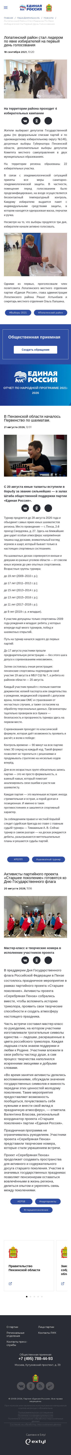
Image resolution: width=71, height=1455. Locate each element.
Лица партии (46, 1327)
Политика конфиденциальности (35, 1415)
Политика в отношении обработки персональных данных (35, 1419)
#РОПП (18, 859)
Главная (8, 17)
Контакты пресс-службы (17, 1343)
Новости (49, 17)
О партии (12, 1327)
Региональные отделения (15, 1334)
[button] (26, 1296)
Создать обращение (35, 349)
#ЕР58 (21, 1201)
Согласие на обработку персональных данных (35, 1424)
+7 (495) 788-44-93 (35, 1358)
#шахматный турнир (48, 859)
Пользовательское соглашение (35, 1412)
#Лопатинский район (50, 312)
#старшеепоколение (36, 1209)
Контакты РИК (47, 1332)
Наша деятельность (28, 17)
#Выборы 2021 (18, 312)
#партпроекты (47, 1201)
